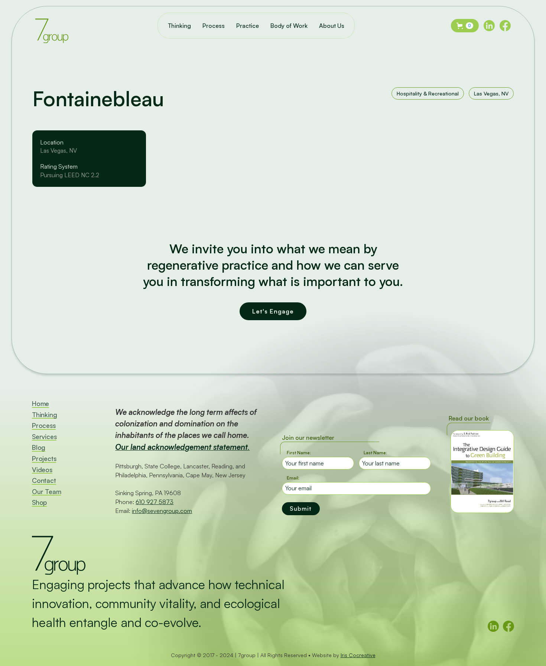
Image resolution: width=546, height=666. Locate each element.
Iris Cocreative (358, 655)
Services (44, 437)
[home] (51, 25)
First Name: (299, 452)
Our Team (46, 492)
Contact (44, 480)
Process (213, 25)
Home (40, 403)
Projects (44, 458)
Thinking (179, 25)
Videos (42, 470)
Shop (39, 502)
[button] (465, 25)
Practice (247, 25)
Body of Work (289, 25)
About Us (331, 25)
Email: (293, 478)
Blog (38, 447)
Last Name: (375, 452)
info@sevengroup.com (162, 510)
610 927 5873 (154, 502)
